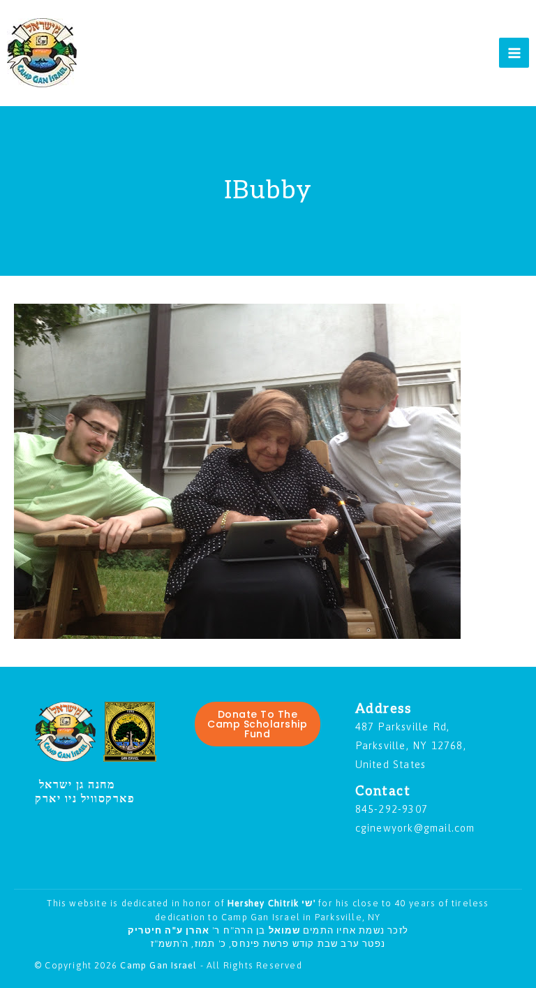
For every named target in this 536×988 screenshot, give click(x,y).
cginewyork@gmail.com (415, 828)
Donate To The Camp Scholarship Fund (257, 724)
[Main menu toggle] (514, 53)
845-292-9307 (391, 809)
